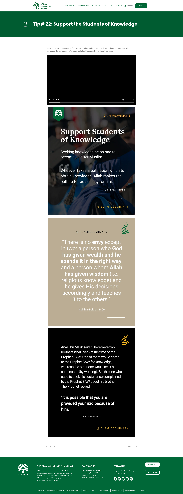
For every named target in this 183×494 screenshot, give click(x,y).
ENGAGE (107, 5)
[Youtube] (123, 479)
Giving (118, 5)
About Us (96, 5)
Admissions (83, 5)
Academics (69, 5)
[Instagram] (131, 479)
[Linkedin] (127, 479)
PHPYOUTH (59, 491)
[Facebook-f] (115, 479)
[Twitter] (119, 479)
